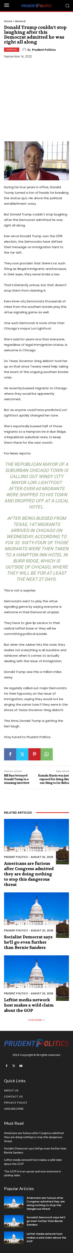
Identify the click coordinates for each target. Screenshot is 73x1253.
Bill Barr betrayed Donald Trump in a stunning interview (16, 779)
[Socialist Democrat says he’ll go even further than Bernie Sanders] (36, 915)
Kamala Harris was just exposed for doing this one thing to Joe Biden (53, 779)
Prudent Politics (44, 49)
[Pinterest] (34, 754)
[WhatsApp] (47, 754)
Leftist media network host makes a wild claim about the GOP (29, 1005)
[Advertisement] (36, 100)
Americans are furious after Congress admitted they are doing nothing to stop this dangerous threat (29, 874)
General (20, 21)
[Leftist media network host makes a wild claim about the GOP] (36, 978)
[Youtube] (20, 1065)
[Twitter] (22, 754)
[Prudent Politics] (25, 50)
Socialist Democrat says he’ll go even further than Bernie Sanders (28, 942)
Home (8, 21)
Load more (35, 1020)
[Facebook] (10, 754)
